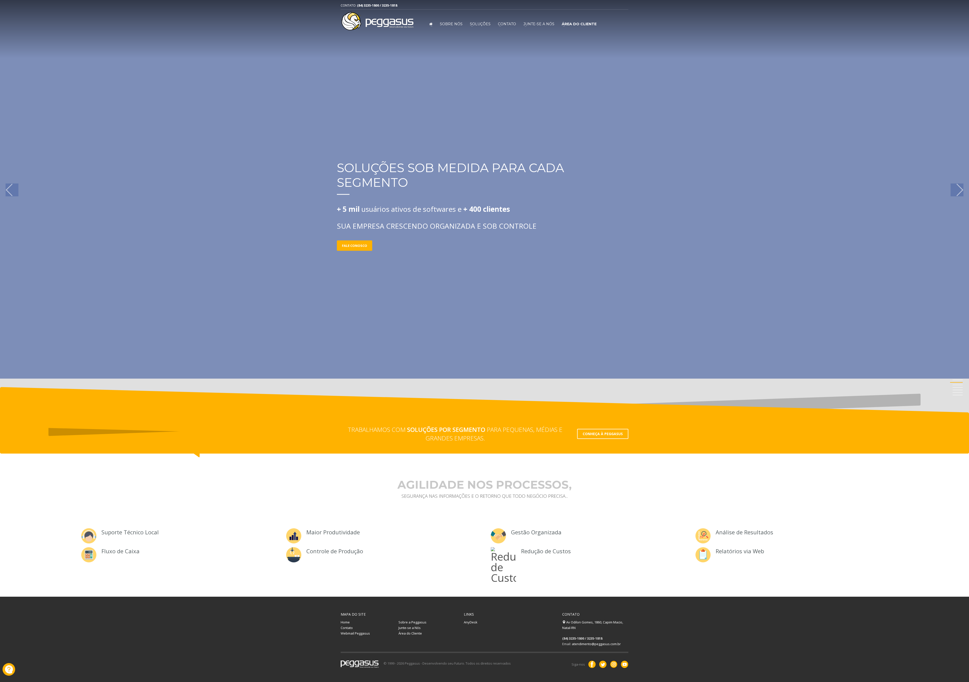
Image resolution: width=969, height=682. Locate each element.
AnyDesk (470, 622)
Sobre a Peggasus (412, 622)
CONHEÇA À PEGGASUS (603, 433)
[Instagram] (613, 664)
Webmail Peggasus (355, 633)
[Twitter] (603, 664)
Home (345, 622)
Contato (507, 24)
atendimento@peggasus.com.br (596, 644)
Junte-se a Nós (538, 24)
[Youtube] (624, 664)
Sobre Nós (451, 24)
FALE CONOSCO (354, 245)
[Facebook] (592, 664)
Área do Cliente (410, 633)
